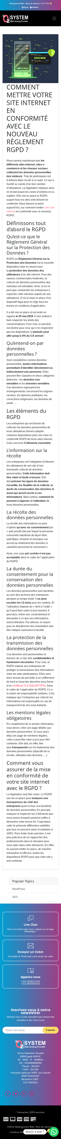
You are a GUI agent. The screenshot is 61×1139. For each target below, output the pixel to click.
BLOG (26, 7)
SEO (15, 897)
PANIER (35, 7)
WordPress (18, 889)
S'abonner (50, 1030)
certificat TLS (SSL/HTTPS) (28, 685)
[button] (54, 1132)
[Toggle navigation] (54, 18)
